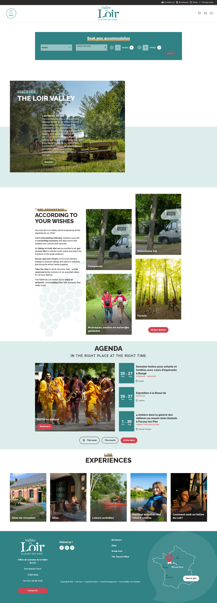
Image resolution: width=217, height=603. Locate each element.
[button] (205, 13)
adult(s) (125, 48)
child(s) (153, 48)
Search (170, 53)
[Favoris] (199, 13)
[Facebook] (62, 548)
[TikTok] (67, 548)
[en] (211, 13)
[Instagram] (72, 548)
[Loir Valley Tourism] (108, 13)
